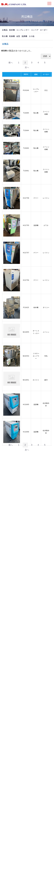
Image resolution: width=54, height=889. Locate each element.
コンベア (35, 30)
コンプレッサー (23, 30)
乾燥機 (12, 36)
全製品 (5, 30)
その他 (31, 36)
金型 (18, 36)
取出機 (5, 36)
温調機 (24, 36)
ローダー (44, 30)
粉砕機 (12, 30)
